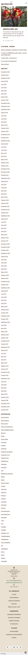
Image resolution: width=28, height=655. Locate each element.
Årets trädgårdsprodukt (7, 430)
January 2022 (4, 203)
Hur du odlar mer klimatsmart (9, 61)
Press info (14, 603)
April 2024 (4, 122)
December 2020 (5, 244)
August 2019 (4, 291)
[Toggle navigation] (26, 3)
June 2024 (4, 119)
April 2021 (3, 231)
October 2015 (4, 409)
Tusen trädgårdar (5, 542)
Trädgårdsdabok (5, 536)
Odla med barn (5, 64)
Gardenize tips (5, 458)
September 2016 (5, 378)
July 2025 (3, 84)
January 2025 (4, 100)
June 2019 (4, 297)
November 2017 (5, 341)
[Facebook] (7, 647)
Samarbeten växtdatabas (14, 614)
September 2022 (5, 178)
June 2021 (4, 225)
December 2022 (5, 169)
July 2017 (3, 353)
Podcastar (4, 505)
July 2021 (3, 222)
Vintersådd (4, 561)
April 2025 (4, 93)
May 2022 (4, 190)
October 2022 (5, 175)
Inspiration (4, 464)
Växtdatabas (4, 548)
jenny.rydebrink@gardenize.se (14, 580)
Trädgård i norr (5, 533)
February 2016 (5, 397)
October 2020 (5, 250)
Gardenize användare (6, 452)
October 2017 (4, 344)
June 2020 (4, 262)
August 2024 (4, 112)
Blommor (3, 433)
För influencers (14, 623)
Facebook (3, 442)
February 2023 (5, 162)
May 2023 (4, 153)
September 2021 (5, 215)
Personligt (3, 502)
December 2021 (5, 206)
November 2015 (5, 406)
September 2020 (5, 253)
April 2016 (3, 391)
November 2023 (5, 134)
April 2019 (3, 303)
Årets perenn (4, 423)
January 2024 (4, 131)
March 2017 (4, 362)
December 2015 (5, 403)
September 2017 (5, 347)
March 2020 (4, 272)
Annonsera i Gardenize (14, 617)
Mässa (3, 477)
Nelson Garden (5, 483)
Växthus (3, 558)
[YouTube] (14, 647)
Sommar (3, 508)
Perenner (3, 498)
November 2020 (5, 247)
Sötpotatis (4, 517)
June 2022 (4, 187)
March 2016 (4, 394)
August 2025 (4, 81)
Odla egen (4, 489)
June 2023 (4, 150)
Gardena (3, 445)
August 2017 (4, 350)
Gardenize (3, 448)
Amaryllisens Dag (10, 29)
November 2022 (5, 172)
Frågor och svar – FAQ (14, 606)
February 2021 (5, 237)
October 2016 (4, 375)
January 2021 (4, 241)
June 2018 (4, 325)
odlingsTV (3, 492)
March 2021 (4, 234)
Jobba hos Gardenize (14, 600)
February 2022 (5, 200)
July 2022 (3, 184)
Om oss (14, 594)
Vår (2, 545)
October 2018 (4, 319)
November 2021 (5, 209)
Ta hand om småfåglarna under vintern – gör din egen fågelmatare (14, 53)
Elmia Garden (4, 439)
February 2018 (5, 334)
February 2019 (5, 309)
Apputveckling (5, 417)
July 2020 (3, 259)
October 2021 (4, 212)
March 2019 (4, 306)
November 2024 (5, 106)
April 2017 (3, 359)
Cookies (14, 637)
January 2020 (4, 278)
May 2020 (4, 266)
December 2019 (5, 281)
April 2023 (4, 156)
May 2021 (3, 228)
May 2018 (3, 328)
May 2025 (4, 90)
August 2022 (4, 181)
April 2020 (4, 269)
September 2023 (5, 140)
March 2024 (4, 125)
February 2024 (5, 128)
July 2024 (3, 115)
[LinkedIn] (20, 647)
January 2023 (5, 165)
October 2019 (4, 284)
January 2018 (4, 337)
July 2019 (3, 294)
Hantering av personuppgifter (14, 634)
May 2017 (3, 356)
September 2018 (5, 322)
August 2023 (4, 144)
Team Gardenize (14, 597)
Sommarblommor (5, 514)
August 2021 (4, 219)
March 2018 (4, 331)
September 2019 (5, 287)
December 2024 (5, 103)
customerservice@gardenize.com (14, 582)
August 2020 (4, 256)
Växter (2, 552)
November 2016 (5, 372)
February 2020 (5, 275)
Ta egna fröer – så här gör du (9, 58)
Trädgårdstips (4, 539)
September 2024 (5, 109)
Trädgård (3, 527)
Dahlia (2, 436)
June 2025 (4, 87)
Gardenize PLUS (5, 455)
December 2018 (5, 316)
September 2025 (5, 78)
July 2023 (3, 147)
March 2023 (4, 159)
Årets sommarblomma (7, 426)
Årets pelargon (5, 420)
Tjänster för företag (14, 620)
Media (2, 480)
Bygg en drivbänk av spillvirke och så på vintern (14, 50)
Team (2, 520)
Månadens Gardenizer (7, 473)
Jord (2, 470)
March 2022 (4, 197)
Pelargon (3, 495)
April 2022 (4, 194)
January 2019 (4, 312)
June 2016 (4, 384)
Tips (2, 523)
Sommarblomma (5, 511)
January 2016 (4, 400)
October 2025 (5, 75)
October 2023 (5, 137)
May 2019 (3, 300)
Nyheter (3, 486)
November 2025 (5, 72)
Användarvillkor (14, 631)
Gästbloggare (4, 461)
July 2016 (3, 381)
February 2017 (5, 366)
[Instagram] (10, 647)
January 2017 (4, 369)
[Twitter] (17, 647)
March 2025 (4, 97)
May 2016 (3, 387)
